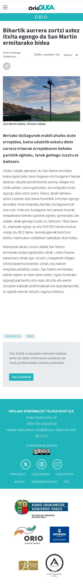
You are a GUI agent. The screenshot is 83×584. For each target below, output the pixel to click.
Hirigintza (12, 336)
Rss (66, 482)
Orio (41, 17)
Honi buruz (17, 474)
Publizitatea (64, 474)
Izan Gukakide (21, 377)
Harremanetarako (44, 482)
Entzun (68, 55)
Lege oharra (41, 474)
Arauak (19, 482)
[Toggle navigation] (5, 7)
